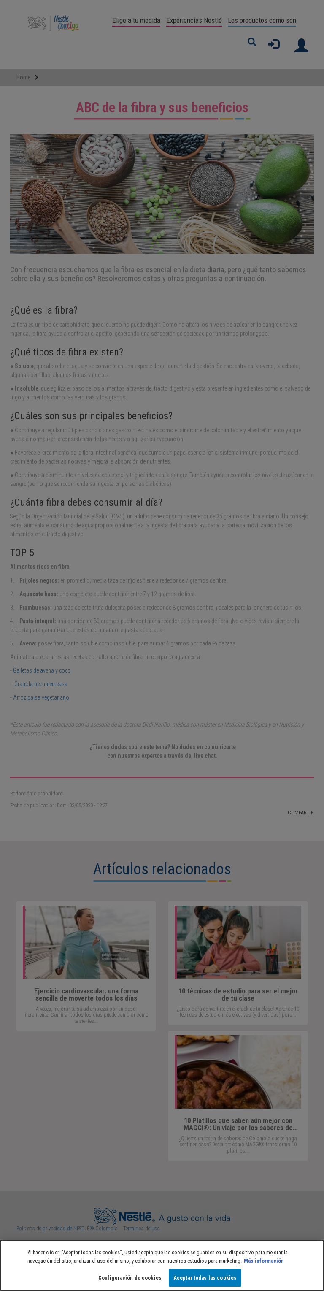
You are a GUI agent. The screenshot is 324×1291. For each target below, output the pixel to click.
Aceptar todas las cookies (205, 1278)
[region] (162, 1265)
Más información (264, 1261)
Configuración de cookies (130, 1278)
